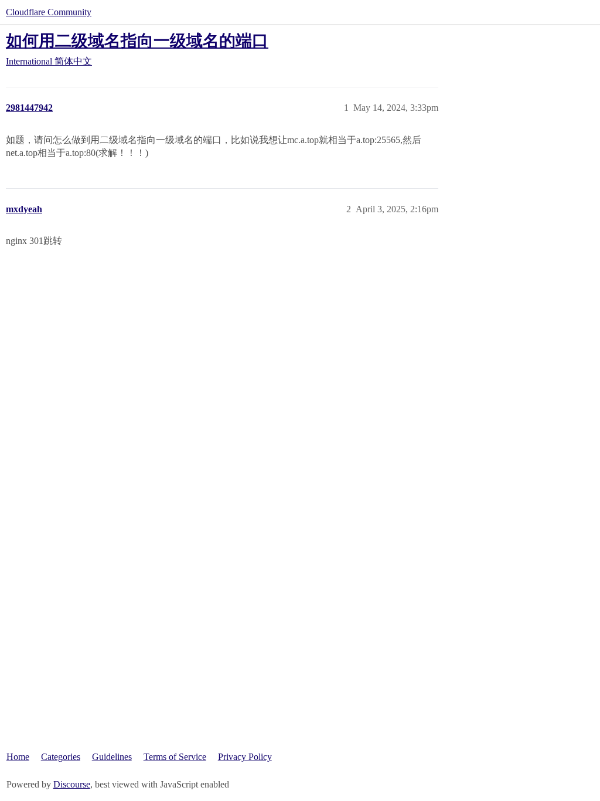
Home (17, 757)
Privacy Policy (245, 757)
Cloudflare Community (48, 12)
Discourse (71, 784)
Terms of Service (175, 757)
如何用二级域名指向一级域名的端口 (137, 41)
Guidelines (112, 757)
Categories (60, 757)
